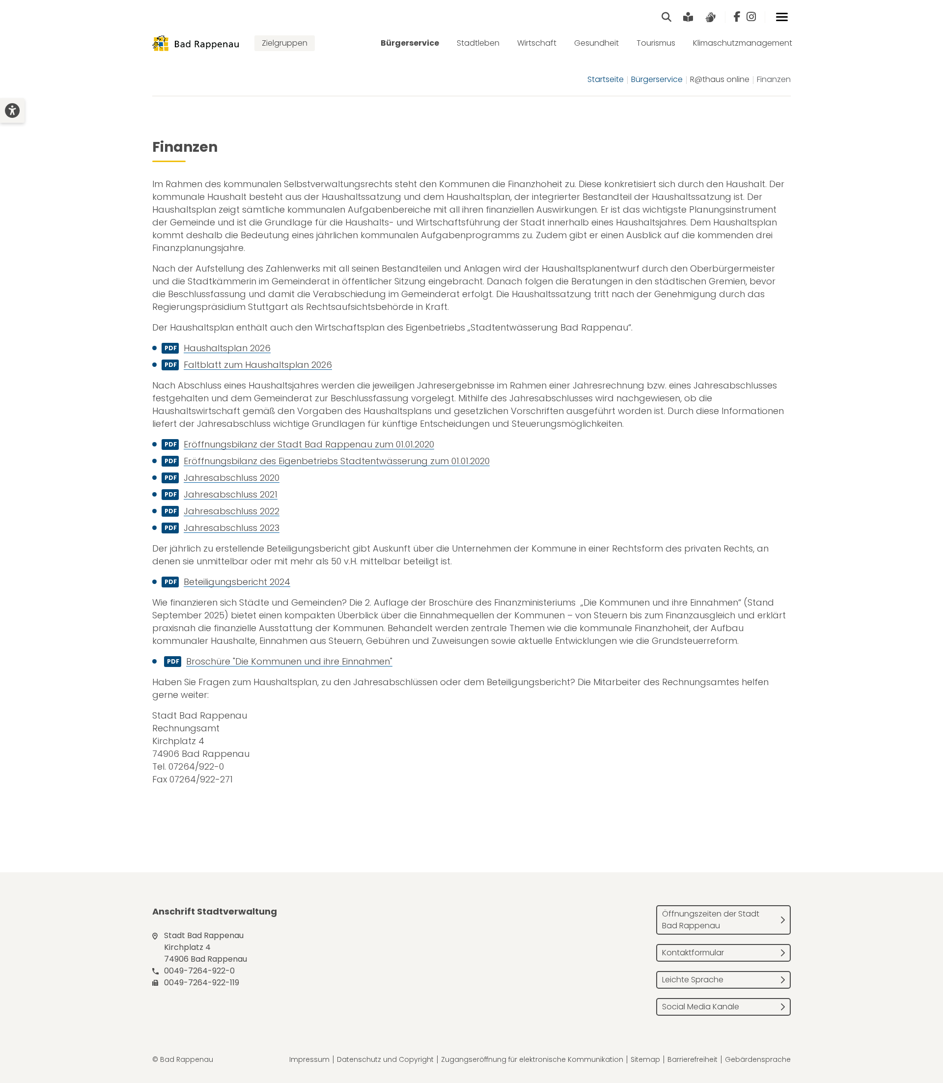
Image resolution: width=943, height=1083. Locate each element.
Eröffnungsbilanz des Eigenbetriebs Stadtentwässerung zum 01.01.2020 (337, 461)
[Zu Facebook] (737, 17)
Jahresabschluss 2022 (231, 511)
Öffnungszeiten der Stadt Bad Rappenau (710, 919)
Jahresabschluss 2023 (231, 528)
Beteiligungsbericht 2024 (237, 582)
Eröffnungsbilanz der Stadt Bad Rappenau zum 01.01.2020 (309, 444)
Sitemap (645, 1059)
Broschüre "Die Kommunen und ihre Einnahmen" (289, 661)
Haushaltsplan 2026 (227, 348)
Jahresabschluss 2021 (230, 494)
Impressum (309, 1059)
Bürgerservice (410, 43)
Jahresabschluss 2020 (231, 478)
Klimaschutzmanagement (742, 43)
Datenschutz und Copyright (385, 1059)
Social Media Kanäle (700, 1006)
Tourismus (656, 43)
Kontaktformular (693, 952)
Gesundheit (596, 43)
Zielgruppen (284, 43)
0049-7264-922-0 (199, 970)
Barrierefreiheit (692, 1059)
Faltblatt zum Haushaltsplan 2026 (258, 365)
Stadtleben (478, 43)
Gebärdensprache (758, 1059)
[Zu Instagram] (751, 17)
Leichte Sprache (692, 979)
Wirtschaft (536, 43)
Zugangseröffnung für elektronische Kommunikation (532, 1059)
